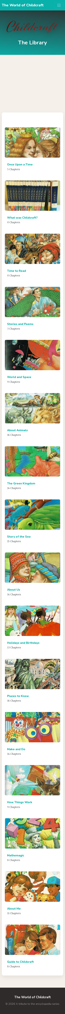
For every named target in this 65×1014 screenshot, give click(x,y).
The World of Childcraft (23, 5)
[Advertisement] (32, 81)
